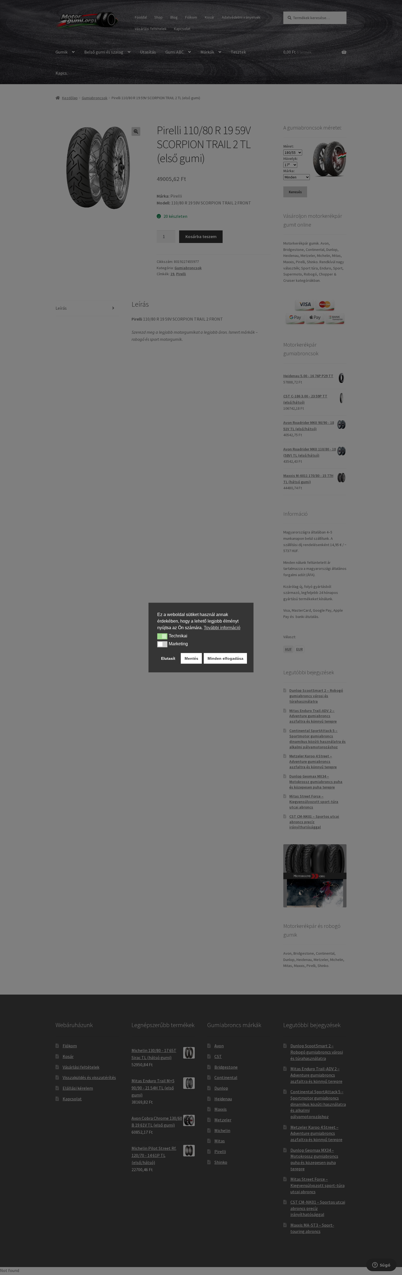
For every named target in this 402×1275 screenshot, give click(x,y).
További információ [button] (222, 627)
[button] (162, 636)
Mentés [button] (191, 658)
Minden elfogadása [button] (225, 658)
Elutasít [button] (168, 658)
